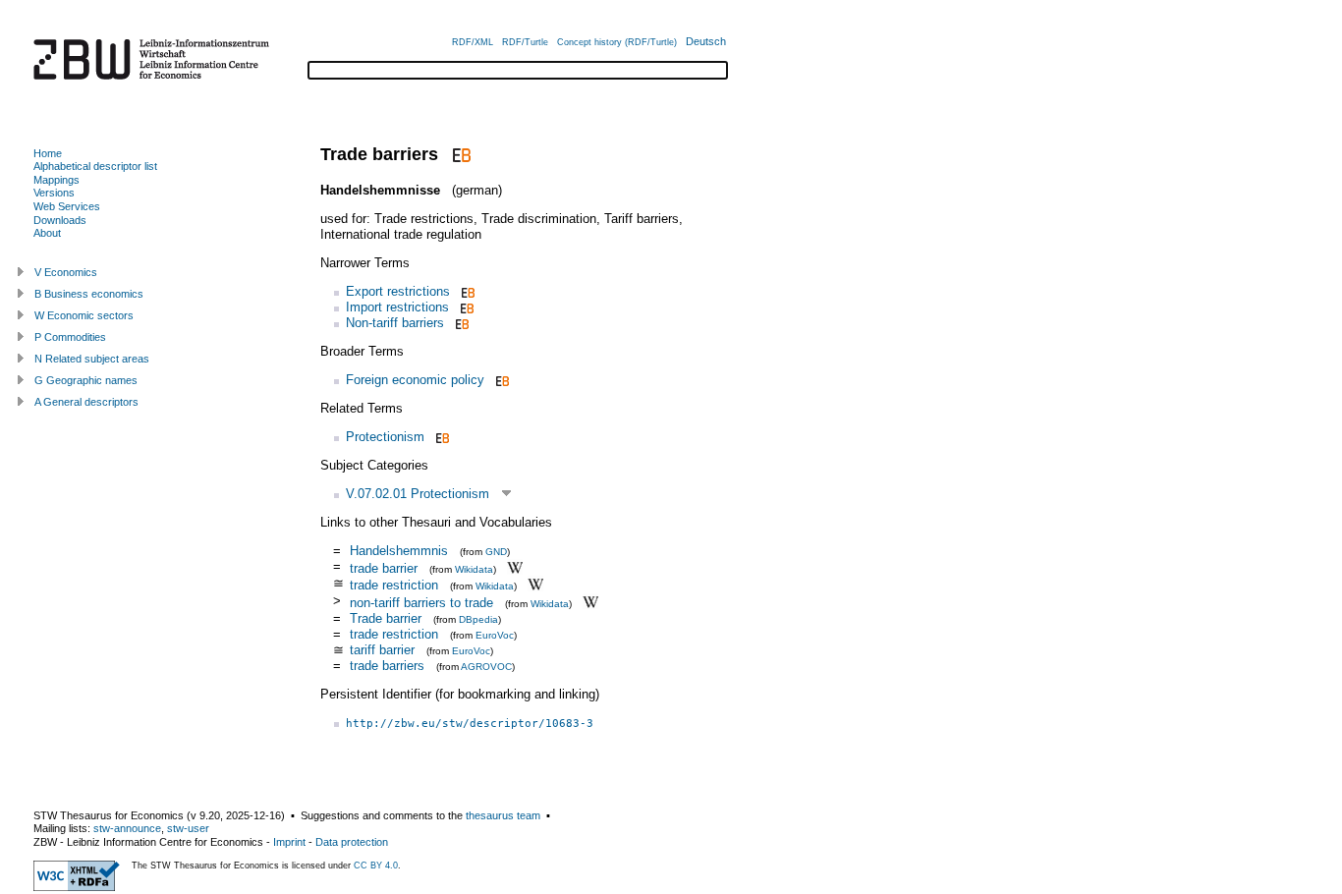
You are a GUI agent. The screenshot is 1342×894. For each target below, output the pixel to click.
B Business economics (88, 294)
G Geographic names (86, 380)
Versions (54, 192)
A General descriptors (86, 402)
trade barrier (384, 567)
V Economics (65, 272)
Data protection (351, 842)
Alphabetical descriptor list (95, 166)
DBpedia (478, 619)
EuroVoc (494, 635)
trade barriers (387, 665)
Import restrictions (397, 307)
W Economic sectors (84, 315)
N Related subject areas (91, 358)
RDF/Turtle (525, 42)
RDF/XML (472, 42)
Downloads (59, 220)
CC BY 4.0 (376, 865)
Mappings (56, 180)
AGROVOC (486, 666)
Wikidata (474, 568)
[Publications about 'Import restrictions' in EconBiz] (465, 307)
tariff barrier (382, 650)
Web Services (66, 206)
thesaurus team (503, 815)
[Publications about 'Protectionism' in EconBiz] (440, 436)
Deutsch (706, 41)
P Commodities (70, 337)
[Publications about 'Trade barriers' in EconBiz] (459, 154)
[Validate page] (76, 887)
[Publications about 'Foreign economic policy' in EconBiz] (500, 379)
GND (496, 551)
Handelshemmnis (399, 550)
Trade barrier (385, 618)
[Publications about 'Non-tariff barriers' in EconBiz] (460, 322)
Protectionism (385, 436)
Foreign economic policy (415, 379)
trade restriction (394, 585)
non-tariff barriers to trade (421, 602)
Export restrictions (398, 291)
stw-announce (127, 828)
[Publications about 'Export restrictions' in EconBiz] (466, 291)
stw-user (188, 828)
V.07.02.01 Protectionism (417, 493)
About (47, 233)
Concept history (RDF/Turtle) (617, 42)
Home (47, 153)
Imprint (289, 842)
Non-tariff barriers (395, 322)
